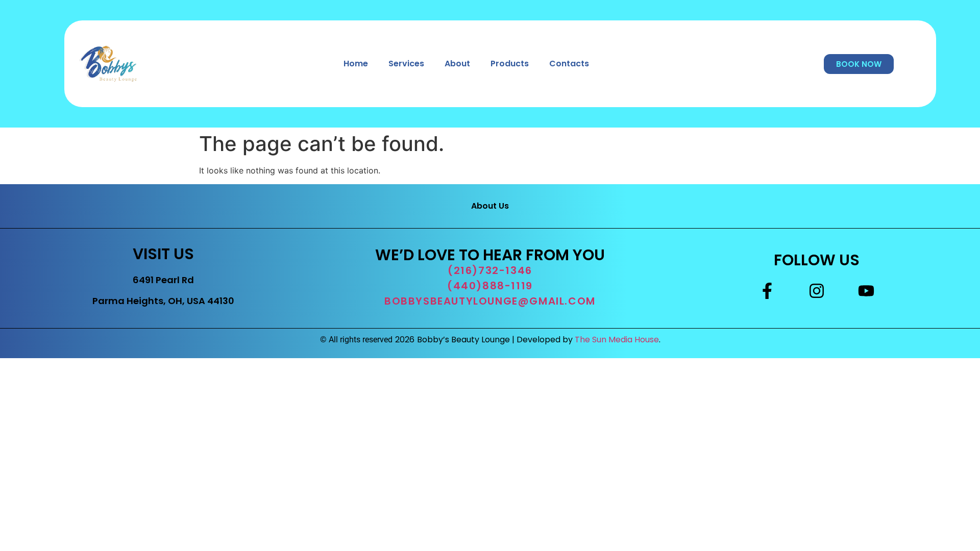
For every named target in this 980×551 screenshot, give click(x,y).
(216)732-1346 (490, 270)
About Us (490, 206)
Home (356, 63)
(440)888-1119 (490, 286)
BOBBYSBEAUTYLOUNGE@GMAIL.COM (490, 301)
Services (406, 63)
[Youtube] (866, 291)
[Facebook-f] (767, 291)
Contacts (569, 63)
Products (510, 63)
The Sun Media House (617, 339)
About (457, 63)
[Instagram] (817, 291)
